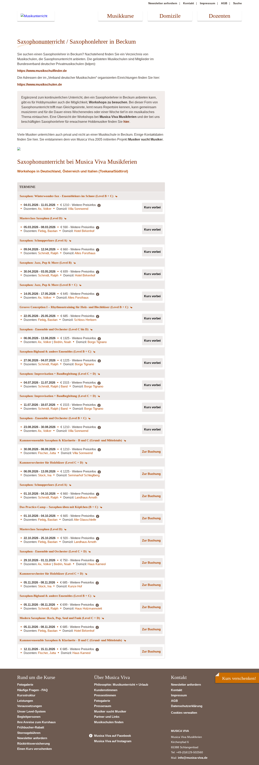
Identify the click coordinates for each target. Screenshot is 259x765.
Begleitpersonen (28, 716)
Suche (237, 3)
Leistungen (25, 700)
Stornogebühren (28, 733)
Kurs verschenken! (239, 678)
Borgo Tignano (97, 342)
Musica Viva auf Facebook (112, 735)
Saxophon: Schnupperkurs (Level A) (44, 240)
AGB (224, 3)
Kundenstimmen (105, 690)
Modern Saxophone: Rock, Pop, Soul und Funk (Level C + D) (60, 618)
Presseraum (102, 706)
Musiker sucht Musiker (110, 711)
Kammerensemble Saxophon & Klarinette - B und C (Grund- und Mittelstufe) (71, 440)
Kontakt (188, 3)
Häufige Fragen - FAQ (32, 690)
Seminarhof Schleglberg (84, 475)
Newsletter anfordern (162, 3)
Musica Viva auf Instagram (112, 741)
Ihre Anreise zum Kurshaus (36, 722)
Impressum (207, 3)
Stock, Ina (44, 475)
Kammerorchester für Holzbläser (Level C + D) (52, 462)
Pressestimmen (105, 695)
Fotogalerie (25, 684)
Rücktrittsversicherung (33, 743)
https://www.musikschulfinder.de (42, 70)
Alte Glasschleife (85, 519)
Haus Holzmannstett (88, 608)
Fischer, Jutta (47, 453)
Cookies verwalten (184, 712)
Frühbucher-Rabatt (30, 727)
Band (64, 386)
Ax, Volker (44, 208)
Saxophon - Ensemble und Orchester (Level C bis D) (54, 329)
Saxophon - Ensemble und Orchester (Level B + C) (53, 418)
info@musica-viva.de (192, 757)
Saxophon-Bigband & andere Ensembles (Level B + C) (56, 351)
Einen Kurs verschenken (34, 748)
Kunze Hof (75, 586)
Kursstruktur (26, 695)
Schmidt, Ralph (48, 253)
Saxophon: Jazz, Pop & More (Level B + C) (49, 284)
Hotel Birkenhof (84, 231)
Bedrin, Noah (62, 342)
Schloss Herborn (85, 319)
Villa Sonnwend (78, 208)
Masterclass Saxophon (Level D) (41, 218)
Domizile (169, 16)
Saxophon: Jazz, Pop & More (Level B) (46, 262)
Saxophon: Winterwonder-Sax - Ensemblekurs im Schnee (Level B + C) (67, 196)
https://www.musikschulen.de (39, 84)
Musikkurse (120, 16)
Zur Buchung (151, 451)
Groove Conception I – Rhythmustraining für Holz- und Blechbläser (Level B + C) (74, 307)
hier (126, 121)
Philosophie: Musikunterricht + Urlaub (121, 684)
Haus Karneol (97, 564)
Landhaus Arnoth (86, 497)
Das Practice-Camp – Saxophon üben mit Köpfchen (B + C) (59, 507)
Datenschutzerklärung (186, 706)
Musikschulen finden (108, 722)
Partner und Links (106, 716)
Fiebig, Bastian (47, 231)
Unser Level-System (31, 711)
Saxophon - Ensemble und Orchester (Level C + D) (53, 551)
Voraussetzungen (29, 706)
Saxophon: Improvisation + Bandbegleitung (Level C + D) (58, 373)
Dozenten (219, 16)
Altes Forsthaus (85, 253)
